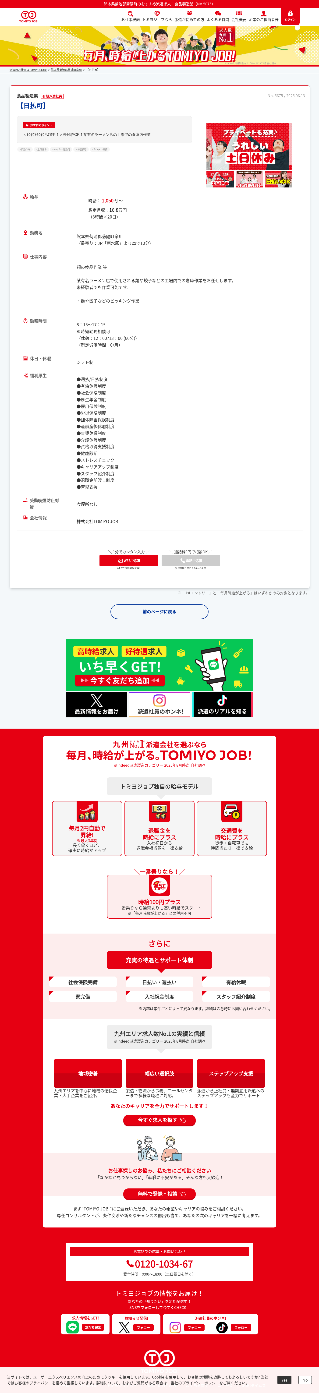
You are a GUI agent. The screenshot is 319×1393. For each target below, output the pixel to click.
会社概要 (238, 19)
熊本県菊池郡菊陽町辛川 (66, 70)
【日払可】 (33, 105)
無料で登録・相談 (157, 1198)
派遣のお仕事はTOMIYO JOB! (28, 70)
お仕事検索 (130, 19)
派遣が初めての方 (189, 19)
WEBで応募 (132, 566)
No (305, 1380)
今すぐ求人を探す (157, 1125)
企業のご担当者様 (264, 19)
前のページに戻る (159, 617)
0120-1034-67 (164, 1269)
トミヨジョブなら (157, 19)
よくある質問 (218, 19)
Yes (284, 1380)
